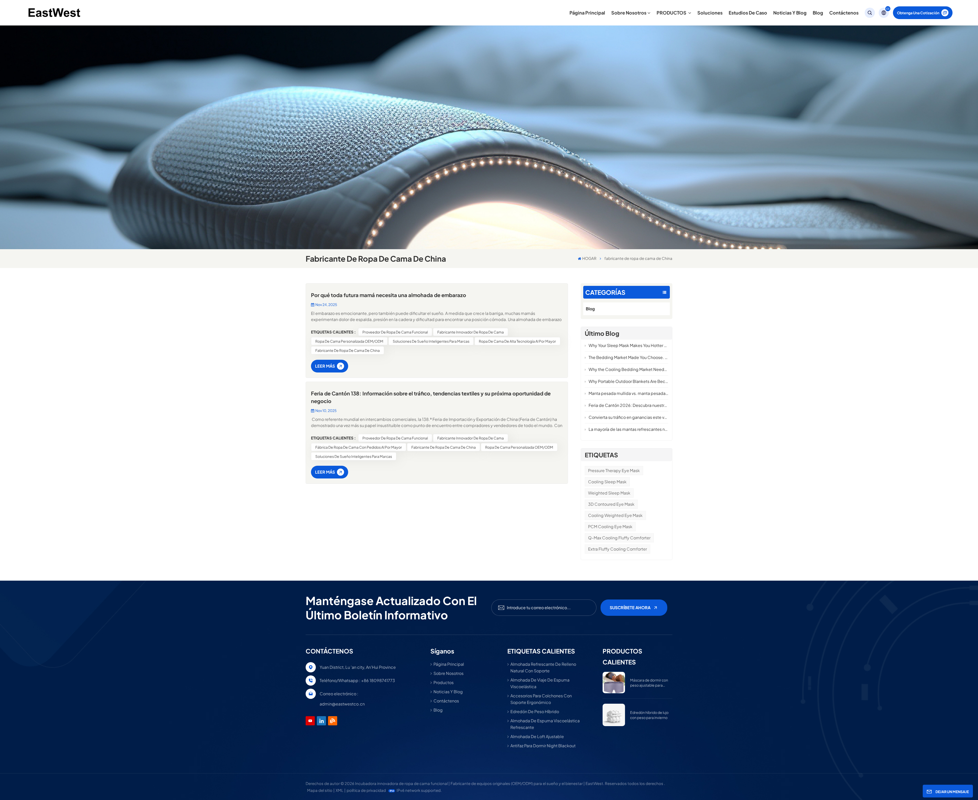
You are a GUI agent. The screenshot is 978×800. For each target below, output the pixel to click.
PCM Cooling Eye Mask (610, 526)
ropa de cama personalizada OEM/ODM (349, 341)
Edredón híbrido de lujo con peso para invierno (649, 715)
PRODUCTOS (672, 13)
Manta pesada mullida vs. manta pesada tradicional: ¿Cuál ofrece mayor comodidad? (628, 393)
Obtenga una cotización (918, 12)
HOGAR (589, 258)
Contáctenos (844, 13)
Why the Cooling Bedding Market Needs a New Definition (628, 369)
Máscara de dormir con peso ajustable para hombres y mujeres (649, 683)
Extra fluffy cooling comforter (617, 549)
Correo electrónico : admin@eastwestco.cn (342, 698)
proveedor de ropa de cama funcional (395, 332)
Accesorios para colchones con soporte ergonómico (541, 699)
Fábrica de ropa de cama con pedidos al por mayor (358, 447)
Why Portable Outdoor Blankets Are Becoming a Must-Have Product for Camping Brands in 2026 (628, 381)
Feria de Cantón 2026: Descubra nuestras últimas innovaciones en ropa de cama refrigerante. (628, 405)
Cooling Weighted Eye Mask (615, 515)
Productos (443, 682)
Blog (818, 13)
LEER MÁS (325, 366)
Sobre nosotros (628, 13)
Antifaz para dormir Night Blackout (543, 745)
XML (339, 790)
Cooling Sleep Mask (607, 481)
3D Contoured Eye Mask (611, 504)
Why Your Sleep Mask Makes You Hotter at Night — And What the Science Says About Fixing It (628, 345)
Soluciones (710, 13)
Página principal (587, 13)
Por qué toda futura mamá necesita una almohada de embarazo (388, 295)
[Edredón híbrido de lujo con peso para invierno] (614, 715)
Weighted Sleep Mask (609, 493)
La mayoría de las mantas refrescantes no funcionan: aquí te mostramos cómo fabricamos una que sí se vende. (628, 429)
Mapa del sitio (319, 790)
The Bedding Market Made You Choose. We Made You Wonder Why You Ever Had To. (628, 357)
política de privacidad (366, 790)
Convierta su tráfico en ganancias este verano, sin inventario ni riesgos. (628, 417)
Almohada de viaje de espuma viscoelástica (539, 683)
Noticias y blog (790, 13)
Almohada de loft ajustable (537, 736)
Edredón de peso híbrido (534, 711)
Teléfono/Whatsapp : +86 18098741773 (357, 680)
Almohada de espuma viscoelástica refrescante (545, 724)
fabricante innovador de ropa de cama (470, 332)
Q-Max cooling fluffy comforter (619, 537)
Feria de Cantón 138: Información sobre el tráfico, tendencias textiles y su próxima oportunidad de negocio (431, 397)
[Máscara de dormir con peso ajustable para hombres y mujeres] (614, 682)
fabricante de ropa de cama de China (347, 350)
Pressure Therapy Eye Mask (614, 470)
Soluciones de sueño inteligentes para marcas (431, 341)
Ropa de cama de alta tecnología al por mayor (517, 341)
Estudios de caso (748, 13)
